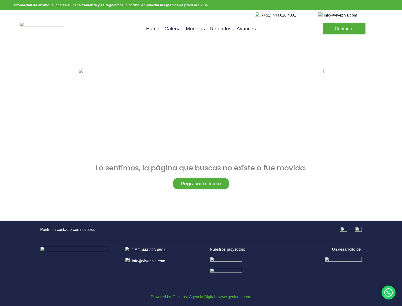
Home (152, 29)
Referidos (220, 29)
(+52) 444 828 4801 (278, 15)
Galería (172, 29)
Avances (246, 29)
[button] (388, 292)
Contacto (344, 28)
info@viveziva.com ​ (340, 15)
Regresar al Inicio (201, 183)
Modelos (195, 29)
